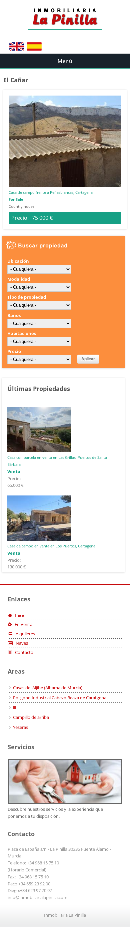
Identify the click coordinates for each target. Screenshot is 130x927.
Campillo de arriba (31, 717)
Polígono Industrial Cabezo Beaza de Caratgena (59, 698)
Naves (20, 643)
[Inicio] (65, 28)
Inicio (19, 615)
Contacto (22, 652)
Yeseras (20, 727)
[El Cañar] (16, 50)
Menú (65, 61)
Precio (14, 351)
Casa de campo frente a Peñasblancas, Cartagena (51, 192)
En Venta (22, 624)
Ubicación (18, 261)
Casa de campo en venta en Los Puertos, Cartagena (51, 545)
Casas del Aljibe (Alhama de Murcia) (47, 688)
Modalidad (18, 279)
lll (14, 708)
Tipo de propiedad (26, 297)
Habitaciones (21, 333)
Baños (14, 315)
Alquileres (24, 634)
